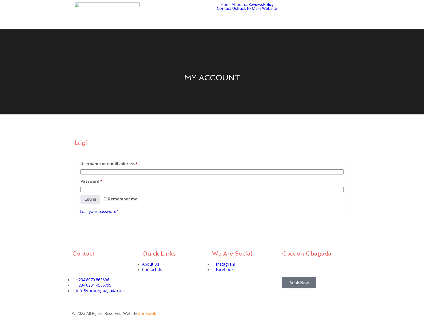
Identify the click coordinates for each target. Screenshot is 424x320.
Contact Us (227, 8)
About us (240, 4)
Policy (268, 4)
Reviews (255, 4)
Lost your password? (99, 211)
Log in (90, 199)
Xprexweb (147, 313)
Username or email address (117, 163)
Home (226, 4)
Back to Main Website (257, 8)
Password (100, 180)
